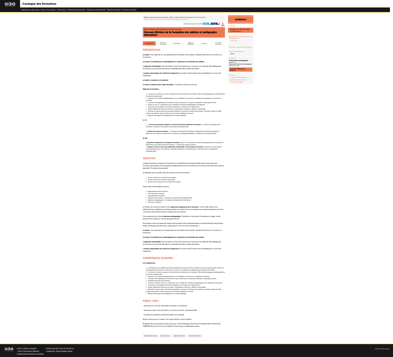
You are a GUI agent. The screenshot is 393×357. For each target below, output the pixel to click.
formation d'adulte (165, 336)
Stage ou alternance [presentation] (190, 43)
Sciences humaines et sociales (31, 354)
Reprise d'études (237, 82)
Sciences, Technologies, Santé (59, 351)
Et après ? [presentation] (205, 43)
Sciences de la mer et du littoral (60, 348)
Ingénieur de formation (179, 336)
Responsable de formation (150, 336)
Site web (234, 41)
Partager (214, 24)
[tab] (149, 43)
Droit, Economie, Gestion (28, 351)
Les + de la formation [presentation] (218, 43)
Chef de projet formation (195, 336)
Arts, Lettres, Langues (27, 348)
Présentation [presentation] (149, 43)
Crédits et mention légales (382, 349)
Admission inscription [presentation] (163, 43)
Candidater (240, 19)
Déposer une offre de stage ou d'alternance (240, 30)
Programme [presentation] (177, 43)
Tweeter (206, 24)
